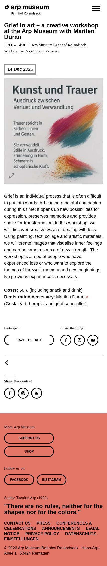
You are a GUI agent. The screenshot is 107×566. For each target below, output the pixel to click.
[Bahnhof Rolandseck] (27, 7)
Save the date (29, 340)
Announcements (61, 528)
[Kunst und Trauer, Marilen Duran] (12, 176)
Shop (29, 451)
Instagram (51, 480)
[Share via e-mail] (92, 340)
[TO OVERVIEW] (7, 363)
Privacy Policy (42, 534)
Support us (29, 438)
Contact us (17, 523)
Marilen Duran (70, 296)
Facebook (19, 480)
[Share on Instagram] (79, 340)
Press (44, 523)
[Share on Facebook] (65, 340)
